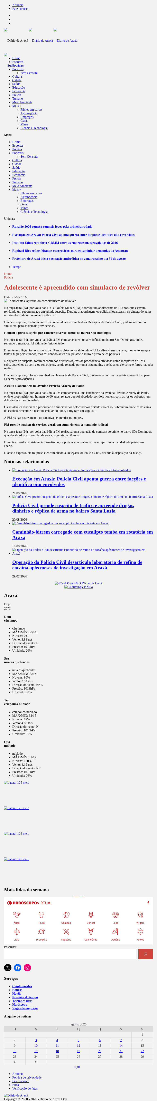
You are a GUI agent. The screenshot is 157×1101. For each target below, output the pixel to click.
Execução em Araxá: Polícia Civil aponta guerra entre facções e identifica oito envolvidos (73, 234)
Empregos (27, 117)
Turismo (17, 98)
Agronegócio (28, 113)
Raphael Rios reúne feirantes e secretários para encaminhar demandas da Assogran (70, 250)
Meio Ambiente (22, 102)
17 (36, 1051)
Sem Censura (29, 73)
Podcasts (18, 69)
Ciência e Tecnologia (34, 128)
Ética (15, 1085)
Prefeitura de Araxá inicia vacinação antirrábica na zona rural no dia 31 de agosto (69, 258)
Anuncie (17, 5)
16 (14, 1051)
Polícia (16, 95)
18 (57, 1051)
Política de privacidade (26, 1077)
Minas (24, 124)
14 (121, 1045)
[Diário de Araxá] (53, 40)
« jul (77, 1067)
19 (78, 1051)
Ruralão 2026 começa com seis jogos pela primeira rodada (52, 226)
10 (36, 1045)
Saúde (16, 84)
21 (121, 1051)
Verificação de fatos (25, 1088)
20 (99, 1051)
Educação (18, 87)
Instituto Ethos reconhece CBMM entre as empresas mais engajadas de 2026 (65, 242)
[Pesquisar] (145, 954)
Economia (18, 91)
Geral (24, 120)
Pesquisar (10, 947)
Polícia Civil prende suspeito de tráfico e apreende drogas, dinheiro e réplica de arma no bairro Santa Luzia (73, 508)
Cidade (16, 80)
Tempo (16, 267)
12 (78, 1045)
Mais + (16, 106)
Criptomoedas (22, 986)
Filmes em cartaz (31, 109)
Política (17, 65)
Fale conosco (20, 8)
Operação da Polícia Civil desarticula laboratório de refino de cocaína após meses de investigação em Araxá (77, 564)
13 (99, 1045)
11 (57, 1045)
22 (142, 1051)
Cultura (17, 76)
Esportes (17, 62)
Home (8, 273)
